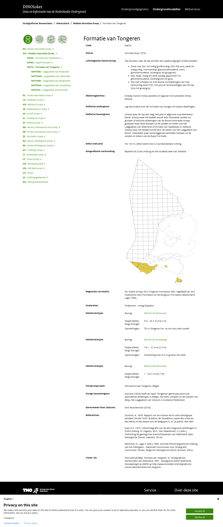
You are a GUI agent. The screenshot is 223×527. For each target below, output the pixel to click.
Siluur (28, 172)
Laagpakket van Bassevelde (50, 80)
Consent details (11, 523)
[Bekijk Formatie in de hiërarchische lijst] (28, 39)
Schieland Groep (33, 118)
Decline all (200, 517)
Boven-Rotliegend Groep (38, 140)
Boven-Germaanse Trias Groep (40, 127)
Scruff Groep (31, 113)
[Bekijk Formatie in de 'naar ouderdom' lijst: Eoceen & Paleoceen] (39, 39)
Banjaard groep (33, 163)
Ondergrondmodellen (167, 9)
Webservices (192, 9)
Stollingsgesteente (34, 177)
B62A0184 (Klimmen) (155, 365)
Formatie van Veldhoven (43, 57)
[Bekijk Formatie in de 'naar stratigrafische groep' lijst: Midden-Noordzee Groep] (62, 39)
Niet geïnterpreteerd (35, 181)
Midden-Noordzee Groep (86, 23)
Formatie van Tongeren (43, 67)
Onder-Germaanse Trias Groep (40, 131)
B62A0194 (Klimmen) (155, 313)
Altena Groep (32, 122)
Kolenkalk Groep (33, 154)
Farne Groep (31, 159)
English (8, 499)
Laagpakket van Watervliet (50, 76)
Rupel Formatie (39, 62)
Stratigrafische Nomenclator (37, 23)
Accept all (200, 511)
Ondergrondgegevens (135, 9)
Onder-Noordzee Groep (37, 95)
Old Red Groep (32, 168)
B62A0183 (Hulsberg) (155, 339)
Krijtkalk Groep (32, 99)
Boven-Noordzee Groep (37, 48)
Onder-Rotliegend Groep (37, 145)
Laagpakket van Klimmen (49, 89)
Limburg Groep (32, 149)
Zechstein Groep (33, 136)
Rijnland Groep (33, 104)
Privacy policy (31, 523)
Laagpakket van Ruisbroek (50, 71)
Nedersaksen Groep (35, 108)
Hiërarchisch (62, 23)
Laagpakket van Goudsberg (50, 85)
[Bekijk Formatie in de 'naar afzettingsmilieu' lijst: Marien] (51, 39)
